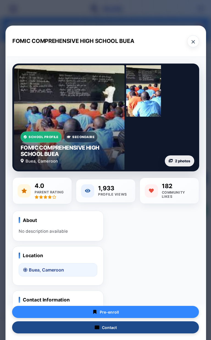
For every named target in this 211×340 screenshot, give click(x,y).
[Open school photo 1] (69, 117)
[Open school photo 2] (143, 91)
